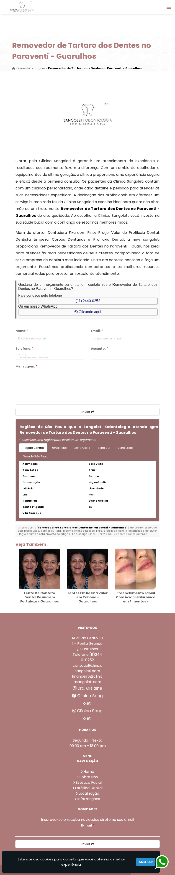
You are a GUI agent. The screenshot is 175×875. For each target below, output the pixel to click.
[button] (169, 7)
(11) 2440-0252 (88, 301)
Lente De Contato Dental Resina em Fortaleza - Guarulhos (39, 597)
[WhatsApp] (159, 862)
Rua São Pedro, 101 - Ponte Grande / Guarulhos (87, 643)
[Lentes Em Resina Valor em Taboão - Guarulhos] (87, 569)
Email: (97, 331)
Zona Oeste (82, 448)
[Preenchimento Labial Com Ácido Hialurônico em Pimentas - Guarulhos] (135, 569)
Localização (88, 793)
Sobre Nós (89, 777)
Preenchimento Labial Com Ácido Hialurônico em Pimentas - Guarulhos (135, 599)
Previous (12, 577)
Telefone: (24, 348)
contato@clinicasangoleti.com (87, 668)
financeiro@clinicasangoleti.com (87, 679)
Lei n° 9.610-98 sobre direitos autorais (122, 534)
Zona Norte (59, 448)
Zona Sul (104, 448)
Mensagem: (26, 366)
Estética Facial (89, 782)
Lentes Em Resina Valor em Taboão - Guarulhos (88, 597)
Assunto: (99, 348)
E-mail (87, 825)
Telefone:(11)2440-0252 (87, 657)
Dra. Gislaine (89, 688)
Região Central (33, 448)
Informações (88, 798)
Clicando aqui (89, 312)
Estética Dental (89, 788)
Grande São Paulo (35, 456)
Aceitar (146, 862)
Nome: (21, 331)
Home (88, 771)
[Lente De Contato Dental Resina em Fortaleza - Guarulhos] (39, 569)
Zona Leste (125, 448)
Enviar (86, 412)
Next (152, 577)
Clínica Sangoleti (89, 699)
